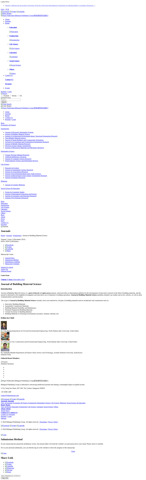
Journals (8, 21)
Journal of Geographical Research (16, 172)
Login (10, 92)
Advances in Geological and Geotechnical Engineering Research (27, 142)
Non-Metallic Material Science (15, 138)
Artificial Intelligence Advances (15, 157)
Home (3, 235)
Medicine (4, 181)
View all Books (6, 407)
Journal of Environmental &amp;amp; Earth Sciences (23, 174)
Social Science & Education (10, 188)
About (7, 19)
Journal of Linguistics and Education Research (20, 196)
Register (3, 92)
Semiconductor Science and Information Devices (21, 161)
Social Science (6, 211)
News (3, 219)
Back (2, 123)
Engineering (5, 129)
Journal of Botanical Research (15, 178)
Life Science (5, 164)
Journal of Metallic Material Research (17, 144)
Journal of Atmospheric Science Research (19, 170)
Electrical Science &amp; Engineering (18, 146)
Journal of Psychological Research (16, 198)
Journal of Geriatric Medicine (15, 185)
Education (4, 203)
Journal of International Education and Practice (21, 194)
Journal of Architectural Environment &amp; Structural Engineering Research (31, 136)
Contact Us (9, 75)
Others (3, 213)
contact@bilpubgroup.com (10, 395)
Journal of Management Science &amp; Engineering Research (26, 176)
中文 (7, 9)
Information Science (7, 151)
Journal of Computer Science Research (18, 159)
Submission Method (12, 260)
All (21, 96)
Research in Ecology (12, 168)
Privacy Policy (53, 422)
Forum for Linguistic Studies (14, 192)
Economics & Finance (8, 125)
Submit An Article (7, 267)
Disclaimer (43, 422)
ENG (2, 9)
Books (7, 23)
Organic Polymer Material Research (17, 155)
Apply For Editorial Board (6, 270)
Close (73, 451)
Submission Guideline (12, 262)
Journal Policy (10, 258)
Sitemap (3, 418)
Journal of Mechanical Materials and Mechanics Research (24, 148)
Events (7, 88)
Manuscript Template (12, 264)
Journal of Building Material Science (17, 134)
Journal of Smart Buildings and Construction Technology (24, 140)
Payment (8, 84)
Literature (4, 209)
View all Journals (7, 403)
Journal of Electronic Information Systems (19, 132)
